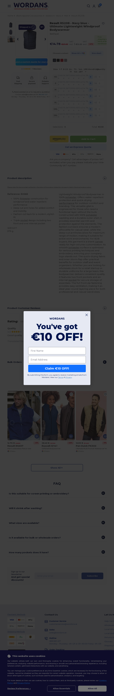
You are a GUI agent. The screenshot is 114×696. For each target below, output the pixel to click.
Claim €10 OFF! (57, 368)
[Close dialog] (86, 314)
